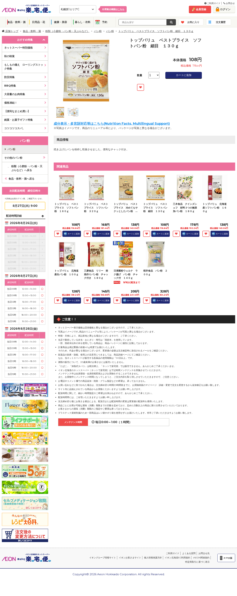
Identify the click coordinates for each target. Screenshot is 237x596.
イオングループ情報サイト (102, 557)
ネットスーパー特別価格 (18, 47)
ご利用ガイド (213, 3)
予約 (104, 22)
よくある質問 (189, 553)
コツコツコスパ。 (14, 128)
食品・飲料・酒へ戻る (21, 178)
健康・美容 (60, 22)
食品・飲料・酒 (16, 22)
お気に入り (193, 22)
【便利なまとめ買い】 (17, 111)
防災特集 (9, 77)
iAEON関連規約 (201, 557)
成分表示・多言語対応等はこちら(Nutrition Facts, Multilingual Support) (112, 124)
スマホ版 (227, 558)
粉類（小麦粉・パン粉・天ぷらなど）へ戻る (26, 168)
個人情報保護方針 (153, 557)
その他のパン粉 (13, 157)
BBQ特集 (10, 85)
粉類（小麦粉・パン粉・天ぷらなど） (67, 31)
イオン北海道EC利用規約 (177, 557)
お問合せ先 (204, 553)
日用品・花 (38, 22)
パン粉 (98, 31)
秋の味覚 (9, 56)
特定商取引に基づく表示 (197, 561)
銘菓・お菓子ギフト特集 (18, 119)
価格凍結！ (10, 102)
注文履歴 (221, 22)
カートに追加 (183, 75)
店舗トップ (11, 31)
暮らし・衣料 (82, 22)
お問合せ (230, 3)
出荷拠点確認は (113, 9)
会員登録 (201, 9)
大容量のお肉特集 (14, 94)
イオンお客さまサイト (130, 557)
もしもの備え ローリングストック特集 (23, 66)
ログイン (225, 9)
